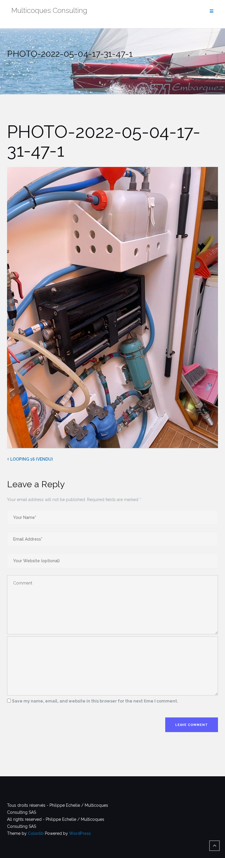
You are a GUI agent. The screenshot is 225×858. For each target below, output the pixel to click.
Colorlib (36, 833)
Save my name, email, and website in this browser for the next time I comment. (95, 701)
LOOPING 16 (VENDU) (31, 459)
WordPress (80, 833)
